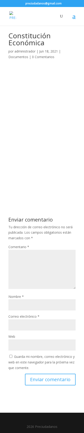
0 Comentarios (43, 57)
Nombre (16, 296)
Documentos (18, 57)
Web (11, 336)
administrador (24, 51)
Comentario (18, 247)
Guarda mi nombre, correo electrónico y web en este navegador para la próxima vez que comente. (41, 362)
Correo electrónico (23, 316)
